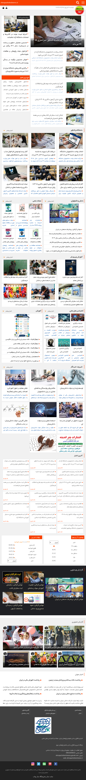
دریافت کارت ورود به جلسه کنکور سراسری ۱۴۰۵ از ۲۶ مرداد (45, 462)
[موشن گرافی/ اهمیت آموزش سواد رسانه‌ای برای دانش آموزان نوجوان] (34, 577)
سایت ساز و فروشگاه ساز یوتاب (43, 776)
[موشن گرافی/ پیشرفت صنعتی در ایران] (64, 587)
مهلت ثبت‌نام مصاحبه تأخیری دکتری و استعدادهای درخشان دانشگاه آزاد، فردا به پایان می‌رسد (70, 495)
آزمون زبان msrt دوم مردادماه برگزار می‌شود (17, 494)
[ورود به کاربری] (3, 8)
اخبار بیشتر (9, 130)
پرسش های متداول (49, 710)
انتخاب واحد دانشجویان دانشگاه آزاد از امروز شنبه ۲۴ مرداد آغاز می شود (71, 462)
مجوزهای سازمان (50, 713)
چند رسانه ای (25, 713)
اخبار (80, 713)
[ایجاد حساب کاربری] (6, 8)
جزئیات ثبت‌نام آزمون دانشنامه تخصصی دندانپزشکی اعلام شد (45, 505)
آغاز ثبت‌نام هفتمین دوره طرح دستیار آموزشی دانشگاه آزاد (17, 516)
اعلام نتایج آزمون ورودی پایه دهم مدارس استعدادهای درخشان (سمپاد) (17, 473)
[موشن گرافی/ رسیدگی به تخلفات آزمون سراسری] (13, 597)
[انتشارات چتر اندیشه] (70, 443)
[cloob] (44, 763)
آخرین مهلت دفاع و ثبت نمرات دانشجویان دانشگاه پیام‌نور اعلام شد (72, 526)
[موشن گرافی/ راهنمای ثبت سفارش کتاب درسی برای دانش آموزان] (13, 577)
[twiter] (38, 763)
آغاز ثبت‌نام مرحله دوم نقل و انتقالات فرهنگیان (44, 484)
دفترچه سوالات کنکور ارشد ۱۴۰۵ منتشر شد (72, 516)
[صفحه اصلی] (79, 10)
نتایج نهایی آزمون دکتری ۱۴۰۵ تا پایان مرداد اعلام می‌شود (71, 484)
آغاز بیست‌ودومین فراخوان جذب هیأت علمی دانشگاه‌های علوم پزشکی (16, 462)
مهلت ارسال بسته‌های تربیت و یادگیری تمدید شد (43, 526)
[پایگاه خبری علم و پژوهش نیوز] (43, 443)
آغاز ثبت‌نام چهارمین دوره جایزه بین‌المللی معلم (46, 473)
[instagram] (32, 763)
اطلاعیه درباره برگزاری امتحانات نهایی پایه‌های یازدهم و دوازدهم (71, 505)
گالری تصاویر (25, 710)
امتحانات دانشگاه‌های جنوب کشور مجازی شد (16, 505)
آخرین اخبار (78, 455)
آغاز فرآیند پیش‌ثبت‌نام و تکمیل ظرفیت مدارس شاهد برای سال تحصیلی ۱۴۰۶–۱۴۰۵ (71, 473)
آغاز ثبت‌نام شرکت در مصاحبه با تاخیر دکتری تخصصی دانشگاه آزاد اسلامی (44, 516)
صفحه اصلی (78, 710)
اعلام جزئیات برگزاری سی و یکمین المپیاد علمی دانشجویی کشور (45, 494)
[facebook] (55, 763)
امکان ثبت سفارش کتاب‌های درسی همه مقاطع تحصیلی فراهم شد (16, 484)
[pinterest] (50, 763)
